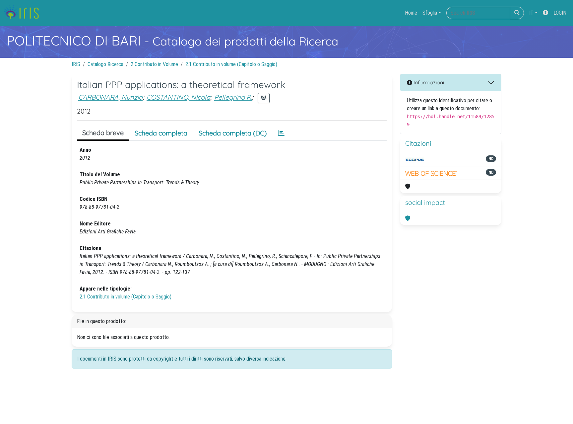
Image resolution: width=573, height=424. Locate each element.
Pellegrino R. (233, 97)
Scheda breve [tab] (103, 132)
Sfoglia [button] (429, 13)
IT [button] (531, 13)
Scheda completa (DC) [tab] (233, 133)
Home (411, 13)
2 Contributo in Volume (154, 64)
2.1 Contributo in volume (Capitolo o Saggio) (231, 64)
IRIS (76, 64)
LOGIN (559, 13)
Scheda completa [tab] (161, 133)
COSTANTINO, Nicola (178, 97)
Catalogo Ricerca (105, 64)
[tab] (281, 133)
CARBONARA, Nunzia (110, 97)
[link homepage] (24, 13)
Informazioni (428, 82)
